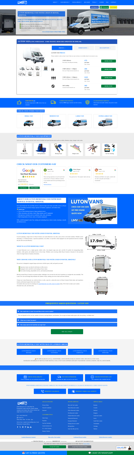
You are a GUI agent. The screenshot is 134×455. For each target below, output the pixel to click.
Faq (107, 2)
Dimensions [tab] (84, 48)
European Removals (72, 421)
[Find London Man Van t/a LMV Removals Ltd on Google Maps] (23, 427)
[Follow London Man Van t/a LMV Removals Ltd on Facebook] (17, 427)
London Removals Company (29, 437)
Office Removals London (73, 410)
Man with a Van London (54, 437)
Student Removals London (74, 415)
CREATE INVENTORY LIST (102, 378)
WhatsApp (105, 7)
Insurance (44, 410)
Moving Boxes (71, 426)
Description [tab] (105, 48)
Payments (44, 420)
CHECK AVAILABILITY (33, 378)
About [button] (55, 2)
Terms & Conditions (46, 407)
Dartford (95, 410)
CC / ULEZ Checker (46, 428)
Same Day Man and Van (73, 428)
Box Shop (87, 2)
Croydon (95, 407)
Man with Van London (73, 405)
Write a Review (34, 187)
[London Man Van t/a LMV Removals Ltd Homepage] (22, 2)
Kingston (95, 413)
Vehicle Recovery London (105, 437)
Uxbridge (96, 426)
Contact (113, 2)
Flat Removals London (73, 413)
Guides (101, 2)
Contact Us (20, 417)
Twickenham (96, 423)
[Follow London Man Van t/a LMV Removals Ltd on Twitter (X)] (20, 427)
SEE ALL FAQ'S (67, 331)
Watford (95, 428)
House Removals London (73, 407)
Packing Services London (73, 423)
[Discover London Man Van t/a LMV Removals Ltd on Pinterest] (25, 427)
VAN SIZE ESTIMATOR (67, 378)
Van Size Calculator (46, 423)
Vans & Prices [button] (76, 2)
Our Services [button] (64, 2)
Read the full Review (47, 184)
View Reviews (23, 187)
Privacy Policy (45, 405)
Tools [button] (94, 2)
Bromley (95, 405)
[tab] (22, 68)
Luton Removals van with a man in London (49, 283)
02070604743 (94, 7)
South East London (98, 415)
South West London (98, 421)
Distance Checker (46, 431)
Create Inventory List (47, 425)
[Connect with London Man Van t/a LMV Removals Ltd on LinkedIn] (28, 427)
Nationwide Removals (73, 418)
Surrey (95, 418)
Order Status (45, 418)
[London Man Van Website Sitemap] (30, 427)
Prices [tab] (62, 48)
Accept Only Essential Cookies (79, 446)
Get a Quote (113, 7)
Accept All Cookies (54, 446)
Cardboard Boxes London (79, 437)
